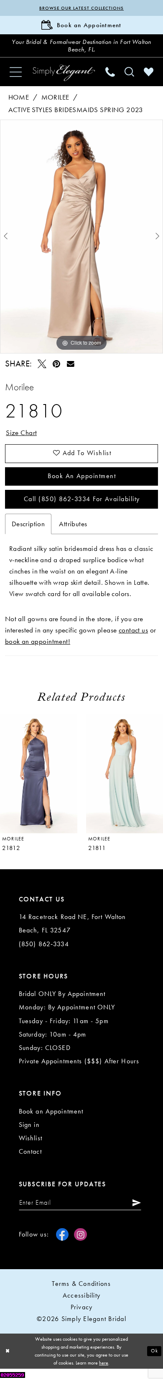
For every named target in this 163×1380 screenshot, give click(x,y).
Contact (30, 1151)
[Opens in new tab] (12, 1374)
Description (28, 524)
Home (18, 97)
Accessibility (81, 1295)
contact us (133, 630)
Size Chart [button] (21, 432)
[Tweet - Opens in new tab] (42, 363)
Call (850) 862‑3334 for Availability (82, 499)
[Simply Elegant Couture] (64, 73)
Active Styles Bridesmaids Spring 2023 (75, 109)
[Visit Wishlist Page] (148, 72)
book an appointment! (37, 641)
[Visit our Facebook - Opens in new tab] (62, 1234)
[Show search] (129, 72)
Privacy (82, 1307)
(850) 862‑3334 (44, 944)
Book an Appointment (82, 476)
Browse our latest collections (81, 8)
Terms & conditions (81, 1284)
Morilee (55, 97)
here (103, 1363)
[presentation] (38, 773)
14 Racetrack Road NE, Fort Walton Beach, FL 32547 (72, 924)
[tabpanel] (81, 236)
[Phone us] (110, 72)
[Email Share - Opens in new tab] (70, 364)
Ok (154, 1351)
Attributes (73, 524)
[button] (15, 72)
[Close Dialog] (7, 1351)
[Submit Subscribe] (134, 1202)
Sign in (29, 1125)
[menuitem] (15, 72)
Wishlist (30, 1138)
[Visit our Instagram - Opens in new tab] (80, 1234)
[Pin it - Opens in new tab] (56, 363)
